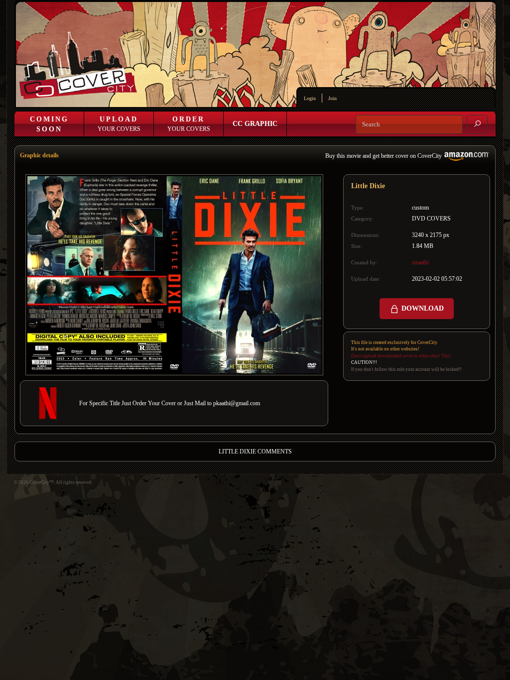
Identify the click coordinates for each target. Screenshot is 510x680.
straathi (420, 262)
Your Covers (119, 123)
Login (310, 98)
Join (332, 98)
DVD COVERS (431, 218)
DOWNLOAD (421, 308)
